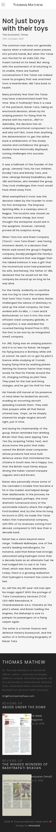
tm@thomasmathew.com (18, 696)
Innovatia (34, 825)
